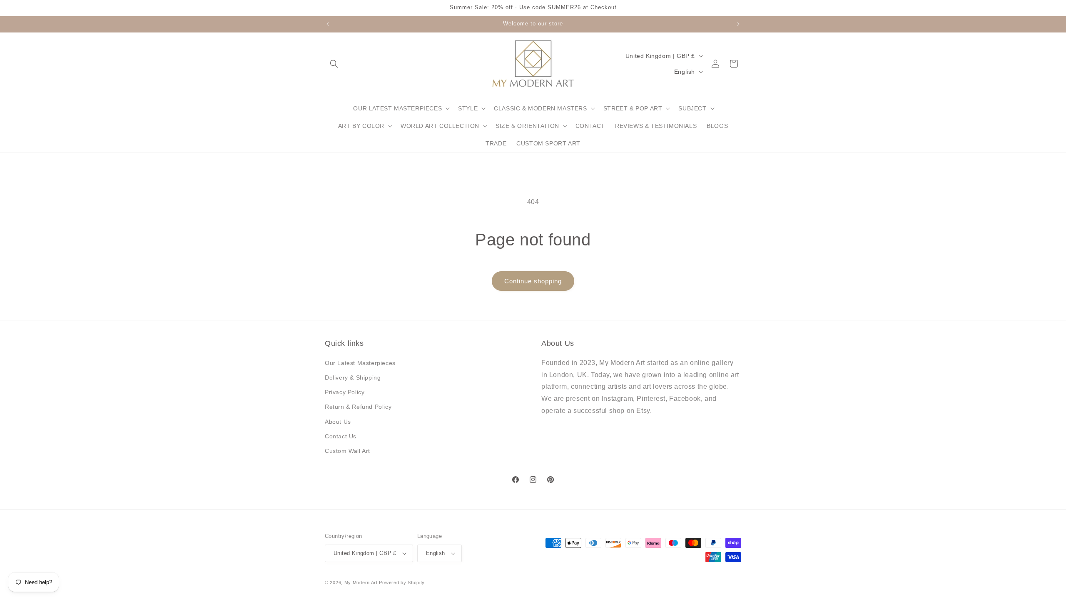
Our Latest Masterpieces (360, 363)
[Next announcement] (738, 24)
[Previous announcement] (328, 24)
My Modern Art (361, 582)
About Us (338, 421)
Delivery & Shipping (353, 377)
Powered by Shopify (402, 582)
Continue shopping (533, 281)
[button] (334, 64)
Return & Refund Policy (358, 406)
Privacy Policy (344, 392)
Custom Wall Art (347, 451)
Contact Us (340, 436)
